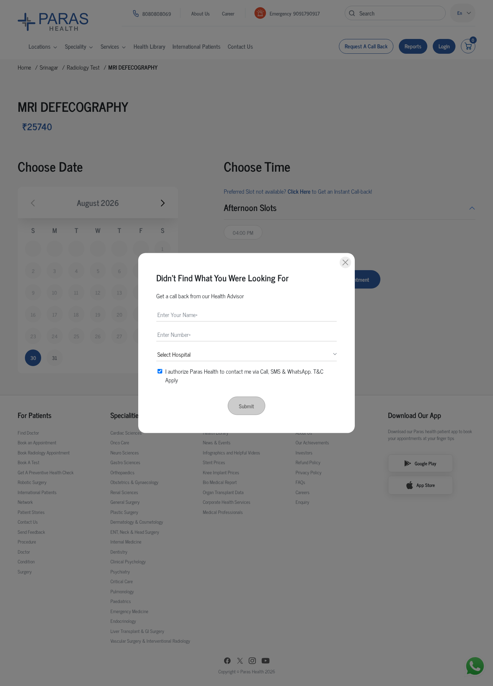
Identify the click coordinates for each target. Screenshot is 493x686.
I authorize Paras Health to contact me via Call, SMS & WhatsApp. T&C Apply (244, 375)
